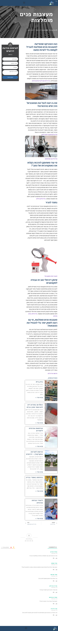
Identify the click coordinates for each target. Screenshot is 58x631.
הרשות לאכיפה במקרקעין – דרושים (34, 452)
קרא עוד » (39, 397)
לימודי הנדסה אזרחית (37, 501)
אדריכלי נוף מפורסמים (51, 159)
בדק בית (39, 381)
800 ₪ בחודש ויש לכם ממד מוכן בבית (35, 405)
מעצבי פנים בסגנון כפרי (50, 276)
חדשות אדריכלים (52, 373)
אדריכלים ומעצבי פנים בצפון (49, 135)
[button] (24, 2)
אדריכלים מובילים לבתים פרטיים (41, 81)
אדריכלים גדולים (41, 199)
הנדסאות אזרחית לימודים (36, 429)
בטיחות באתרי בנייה (34, 477)
